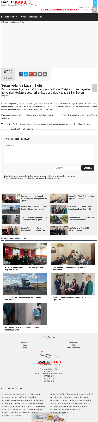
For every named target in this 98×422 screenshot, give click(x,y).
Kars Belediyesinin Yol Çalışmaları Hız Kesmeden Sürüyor (69, 397)
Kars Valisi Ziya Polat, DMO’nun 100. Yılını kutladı (20, 397)
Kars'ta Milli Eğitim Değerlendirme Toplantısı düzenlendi (68, 406)
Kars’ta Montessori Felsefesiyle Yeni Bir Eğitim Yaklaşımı (22, 394)
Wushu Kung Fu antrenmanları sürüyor (63, 412)
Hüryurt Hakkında (73, 348)
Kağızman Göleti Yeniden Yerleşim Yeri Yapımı (65, 409)
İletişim (24, 348)
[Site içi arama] (54, 337)
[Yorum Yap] (45, 74)
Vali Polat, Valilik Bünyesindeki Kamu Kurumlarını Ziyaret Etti (70, 403)
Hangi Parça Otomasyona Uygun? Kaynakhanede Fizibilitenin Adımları (22, 409)
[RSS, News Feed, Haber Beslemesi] (49, 337)
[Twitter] (26, 74)
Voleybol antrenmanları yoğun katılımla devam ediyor (21, 412)
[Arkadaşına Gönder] (35, 74)
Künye (24, 345)
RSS (73, 345)
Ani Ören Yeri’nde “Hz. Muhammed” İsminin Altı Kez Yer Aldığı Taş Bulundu (70, 394)
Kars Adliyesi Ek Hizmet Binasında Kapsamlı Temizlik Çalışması (24, 400)
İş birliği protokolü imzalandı (13, 416)
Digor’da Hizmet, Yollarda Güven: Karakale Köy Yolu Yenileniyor (24, 406)
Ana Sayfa (24, 342)
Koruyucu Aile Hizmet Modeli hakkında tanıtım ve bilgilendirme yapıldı (69, 400)
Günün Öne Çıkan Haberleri (12, 388)
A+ (94, 86)
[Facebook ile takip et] (43, 337)
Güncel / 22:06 (65, 9)
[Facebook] (21, 74)
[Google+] (31, 74)
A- (94, 90)
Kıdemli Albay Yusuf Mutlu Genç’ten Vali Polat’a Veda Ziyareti (24, 403)
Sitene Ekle (73, 342)
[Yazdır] (40, 74)
